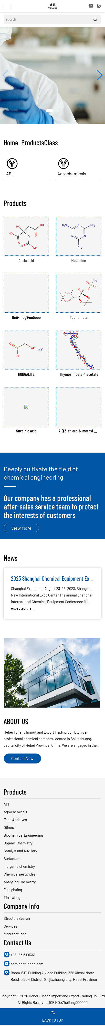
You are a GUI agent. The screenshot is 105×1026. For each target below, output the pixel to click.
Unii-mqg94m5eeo (26, 317)
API (9, 173)
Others (9, 827)
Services (10, 926)
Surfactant (12, 858)
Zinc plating (13, 889)
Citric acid (26, 260)
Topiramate (79, 317)
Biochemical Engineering (23, 835)
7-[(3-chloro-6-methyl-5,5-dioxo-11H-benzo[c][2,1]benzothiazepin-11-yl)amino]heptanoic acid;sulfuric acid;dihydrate (79, 431)
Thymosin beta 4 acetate (78, 374)
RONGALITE (26, 374)
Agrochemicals (71, 173)
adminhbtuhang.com (27, 964)
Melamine (78, 260)
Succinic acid (26, 431)
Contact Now (22, 758)
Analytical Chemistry (20, 882)
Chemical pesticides (19, 874)
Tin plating (12, 897)
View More (21, 528)
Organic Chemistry (18, 843)
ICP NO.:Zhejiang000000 (68, 1002)
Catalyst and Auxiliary (20, 851)
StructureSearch (17, 918)
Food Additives (15, 819)
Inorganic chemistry (19, 866)
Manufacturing (15, 934)
